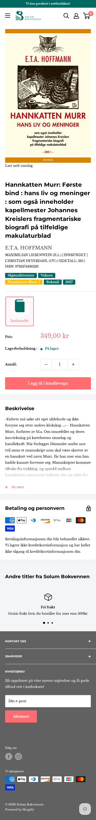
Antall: (11, 364)
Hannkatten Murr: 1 (24, 282)
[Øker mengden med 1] (73, 364)
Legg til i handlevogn (48, 383)
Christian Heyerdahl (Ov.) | (32, 261)
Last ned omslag (19, 165)
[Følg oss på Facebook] (8, 756)
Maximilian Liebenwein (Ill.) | (34, 255)
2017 (69, 282)
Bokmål (52, 282)
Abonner (21, 716)
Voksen (47, 275)
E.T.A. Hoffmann (28, 248)
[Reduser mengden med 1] (46, 364)
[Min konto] (76, 16)
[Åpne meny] (7, 16)
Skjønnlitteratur (21, 275)
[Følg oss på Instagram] (18, 756)
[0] (86, 16)
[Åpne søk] (66, 16)
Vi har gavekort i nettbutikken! (48, 3)
